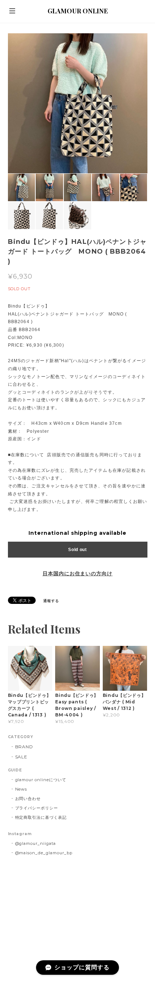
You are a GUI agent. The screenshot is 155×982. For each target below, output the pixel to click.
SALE (21, 756)
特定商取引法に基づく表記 (41, 817)
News (21, 789)
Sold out (77, 549)
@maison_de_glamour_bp (43, 852)
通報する (51, 600)
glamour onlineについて (40, 779)
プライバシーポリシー (36, 807)
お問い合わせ (28, 798)
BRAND (24, 746)
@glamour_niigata (35, 843)
